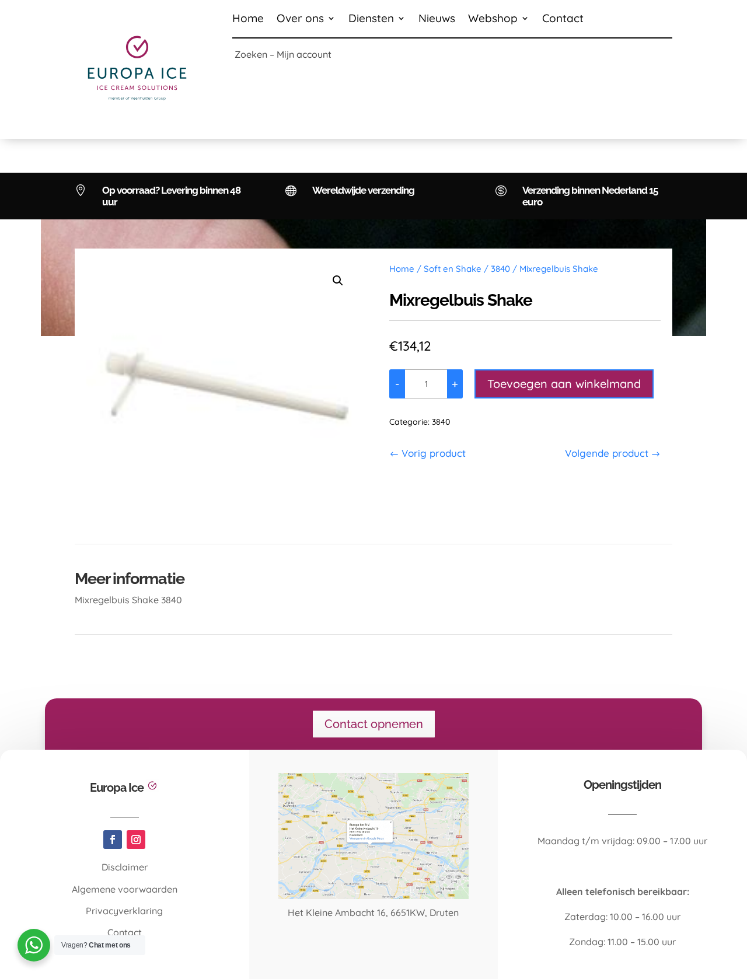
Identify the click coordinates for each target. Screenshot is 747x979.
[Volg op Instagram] (136, 839)
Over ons (300, 19)
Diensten (371, 19)
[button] (337, 280)
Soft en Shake (452, 268)
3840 (500, 268)
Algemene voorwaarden (124, 889)
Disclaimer (125, 867)
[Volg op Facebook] (112, 839)
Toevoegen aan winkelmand (564, 383)
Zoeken (251, 54)
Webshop (493, 19)
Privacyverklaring (124, 911)
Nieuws (436, 19)
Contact (563, 19)
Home (248, 19)
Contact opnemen (373, 724)
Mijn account (304, 54)
